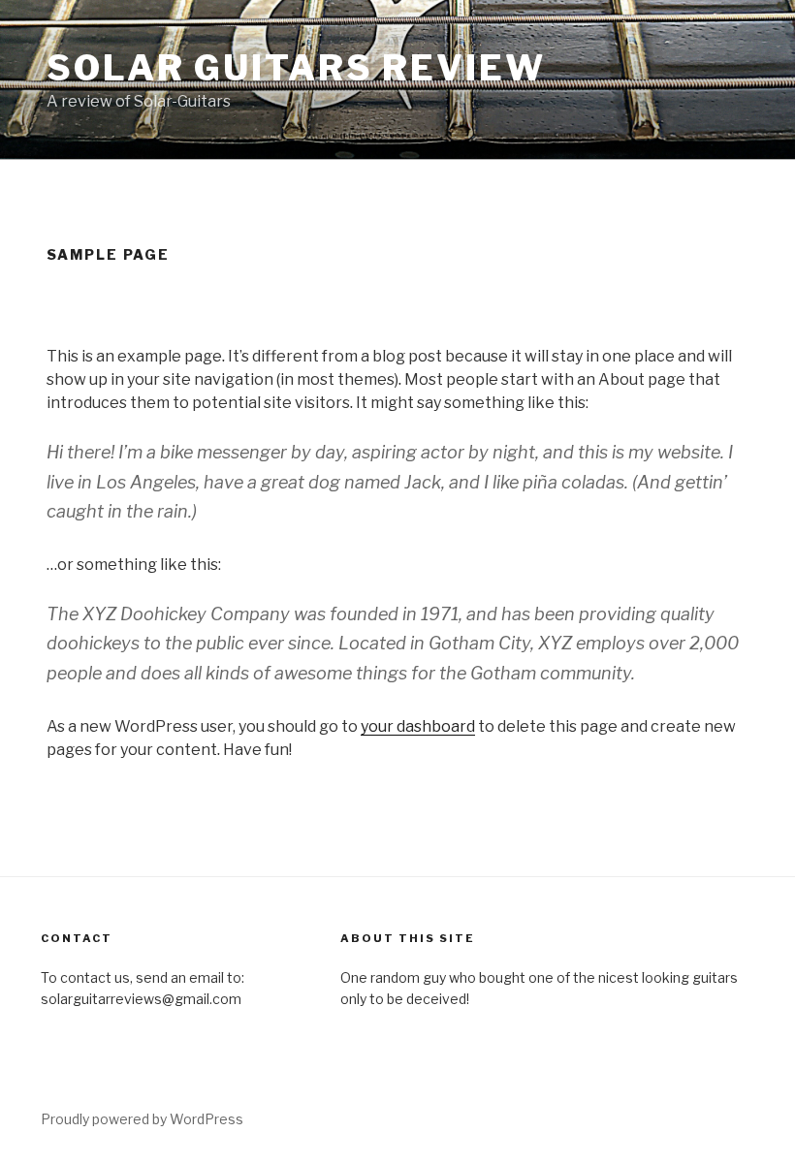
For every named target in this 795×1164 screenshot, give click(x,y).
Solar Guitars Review (296, 68)
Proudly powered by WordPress (142, 1119)
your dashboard (418, 726)
